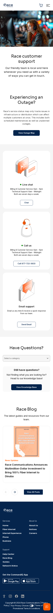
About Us (33, 525)
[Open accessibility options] (4, 596)
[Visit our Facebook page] (16, 596)
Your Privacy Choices (20, 605)
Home (5, 525)
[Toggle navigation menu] (48, 5)
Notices (33, 529)
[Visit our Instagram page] (10, 596)
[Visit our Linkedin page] (22, 596)
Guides (6, 562)
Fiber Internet (9, 529)
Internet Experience (12, 533)
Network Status (10, 566)
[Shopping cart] (41, 5)
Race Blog (7, 558)
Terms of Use (41, 605)
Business (7, 541)
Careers (33, 533)
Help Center (8, 554)
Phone (6, 537)
